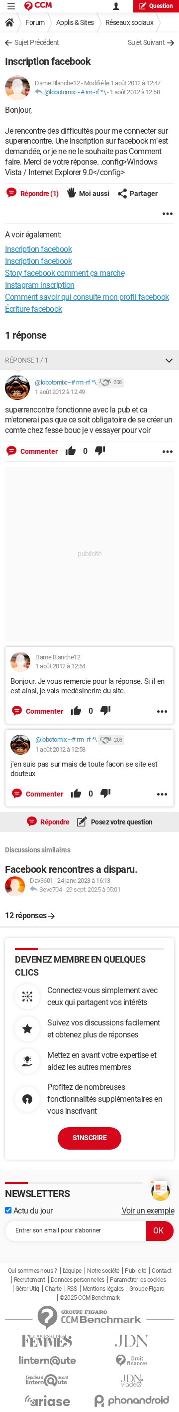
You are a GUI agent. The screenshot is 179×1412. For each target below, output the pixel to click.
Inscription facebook (38, 261)
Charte (53, 1288)
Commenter (38, 451)
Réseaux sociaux (129, 22)
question (161, 5)
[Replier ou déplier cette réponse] (169, 360)
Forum (35, 22)
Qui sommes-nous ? (32, 1270)
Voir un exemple (148, 1210)
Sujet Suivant (146, 42)
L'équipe (72, 1270)
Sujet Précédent (36, 42)
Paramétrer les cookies (138, 1279)
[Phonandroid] (132, 1401)
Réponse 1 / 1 (26, 360)
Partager (144, 194)
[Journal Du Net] (132, 1341)
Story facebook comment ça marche (64, 273)
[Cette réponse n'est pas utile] (99, 451)
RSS (72, 1288)
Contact (162, 1270)
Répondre (54, 822)
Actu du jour (32, 1210)
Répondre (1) (39, 194)
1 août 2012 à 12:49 (60, 392)
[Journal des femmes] (47, 1341)
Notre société (103, 1270)
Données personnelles (77, 1279)
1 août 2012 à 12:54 (60, 666)
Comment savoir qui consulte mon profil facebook (87, 297)
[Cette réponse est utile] (70, 451)
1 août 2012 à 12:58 (135, 92)
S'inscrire (89, 1138)
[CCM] (38, 6)
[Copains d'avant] (47, 1380)
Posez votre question (121, 822)
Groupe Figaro (147, 1288)
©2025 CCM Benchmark (90, 1297)
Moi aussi (94, 194)
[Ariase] (47, 1400)
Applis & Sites (75, 22)
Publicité (135, 1270)
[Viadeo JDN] (132, 1381)
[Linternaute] (47, 1361)
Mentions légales (103, 1288)
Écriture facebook (33, 309)
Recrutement (29, 1279)
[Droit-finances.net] (132, 1361)
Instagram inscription (40, 285)
